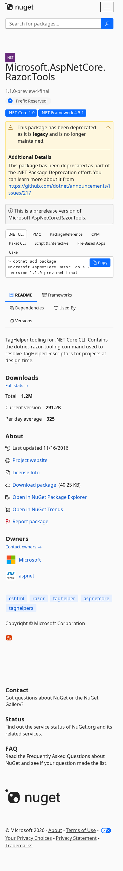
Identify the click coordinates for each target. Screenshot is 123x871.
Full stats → (17, 385)
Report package (30, 521)
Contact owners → (23, 547)
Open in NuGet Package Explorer (50, 497)
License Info (26, 472)
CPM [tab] (95, 234)
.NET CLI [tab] (16, 234)
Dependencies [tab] (29, 308)
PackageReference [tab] (66, 234)
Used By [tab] (67, 308)
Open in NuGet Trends (38, 509)
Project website (30, 460)
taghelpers (21, 608)
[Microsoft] (11, 559)
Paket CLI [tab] (17, 243)
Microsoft (30, 559)
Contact (17, 690)
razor (39, 598)
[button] (59, 134)
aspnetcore (96, 598)
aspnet (26, 575)
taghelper (64, 598)
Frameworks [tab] (59, 295)
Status (14, 719)
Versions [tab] (23, 321)
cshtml (16, 598)
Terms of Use (81, 830)
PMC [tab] (37, 234)
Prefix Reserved (31, 101)
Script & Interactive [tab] (51, 243)
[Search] (107, 23)
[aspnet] (11, 575)
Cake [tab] (13, 252)
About (55, 830)
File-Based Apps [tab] (91, 243)
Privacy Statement (76, 838)
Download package (34, 485)
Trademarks (19, 845)
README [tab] (23, 295)
